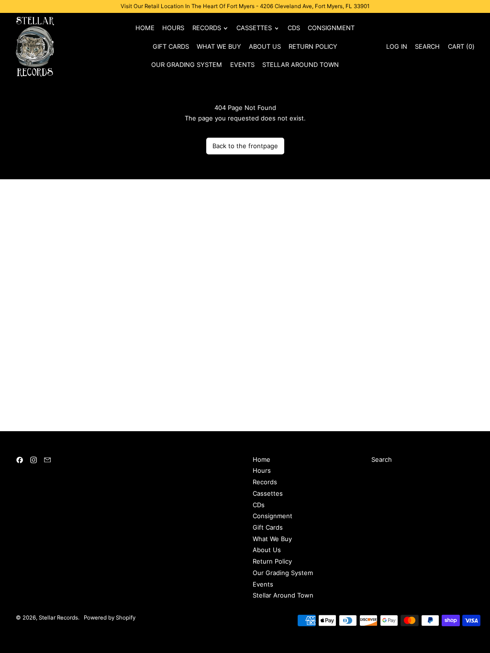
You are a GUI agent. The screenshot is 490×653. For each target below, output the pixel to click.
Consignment (331, 28)
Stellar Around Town (300, 64)
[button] (427, 46)
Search (381, 459)
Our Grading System (186, 64)
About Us (265, 46)
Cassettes (268, 493)
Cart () (460, 48)
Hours (173, 28)
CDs (294, 28)
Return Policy (313, 46)
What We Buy (219, 46)
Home (145, 28)
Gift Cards (171, 46)
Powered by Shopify (109, 617)
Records (265, 482)
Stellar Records (58, 617)
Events (242, 64)
